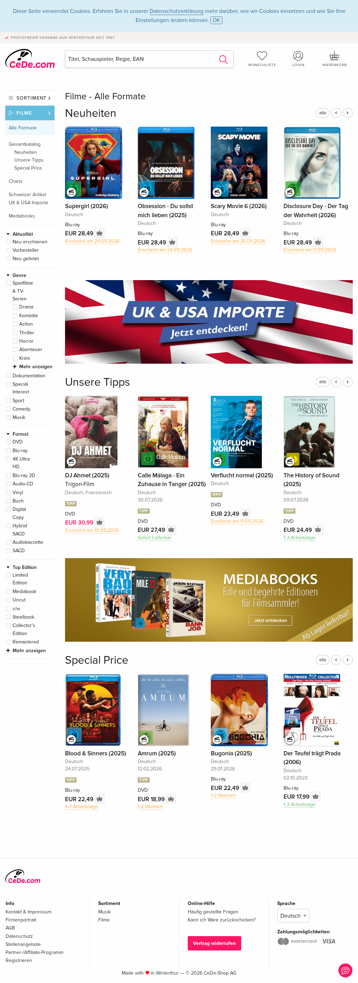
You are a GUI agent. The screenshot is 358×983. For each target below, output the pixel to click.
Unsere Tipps (29, 160)
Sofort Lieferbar (154, 538)
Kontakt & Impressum (28, 912)
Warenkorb (334, 65)
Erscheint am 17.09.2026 (310, 250)
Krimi (24, 358)
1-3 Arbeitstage (300, 538)
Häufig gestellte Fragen (213, 912)
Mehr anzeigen (35, 367)
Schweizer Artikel (27, 195)
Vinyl (18, 493)
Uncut (19, 600)
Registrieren (19, 960)
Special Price (28, 168)
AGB (10, 928)
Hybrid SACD (20, 529)
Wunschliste (262, 65)
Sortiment (31, 98)
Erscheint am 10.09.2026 (92, 530)
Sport (18, 401)
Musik (19, 417)
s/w (16, 609)
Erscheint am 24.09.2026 (92, 241)
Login (298, 65)
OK (216, 20)
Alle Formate (23, 128)
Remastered (26, 642)
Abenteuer (30, 349)
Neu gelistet (26, 259)
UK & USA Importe (28, 203)
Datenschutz (19, 936)
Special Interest (21, 388)
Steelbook (23, 617)
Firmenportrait (21, 920)
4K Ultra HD (21, 463)
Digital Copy (19, 513)
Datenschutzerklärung (176, 11)
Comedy (21, 409)
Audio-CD (23, 484)
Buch (18, 501)
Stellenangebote (23, 944)
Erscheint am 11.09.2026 (237, 521)
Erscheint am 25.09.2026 (238, 241)
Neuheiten (25, 152)
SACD (19, 551)
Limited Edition (20, 579)
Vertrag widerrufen (214, 943)
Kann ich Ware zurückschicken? (222, 920)
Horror (26, 341)
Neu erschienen (30, 242)
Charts (16, 181)
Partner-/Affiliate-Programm (34, 952)
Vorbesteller (26, 250)
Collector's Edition (24, 629)
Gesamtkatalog (25, 144)
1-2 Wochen (150, 807)
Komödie (28, 316)
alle (322, 113)
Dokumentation (29, 376)
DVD (18, 442)
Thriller (26, 333)
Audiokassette (28, 542)
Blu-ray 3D (24, 475)
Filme (24, 113)
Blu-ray (20, 451)
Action (26, 324)
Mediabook (24, 591)
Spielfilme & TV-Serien (23, 291)
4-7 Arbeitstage (81, 807)
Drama (26, 307)
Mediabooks (22, 216)
